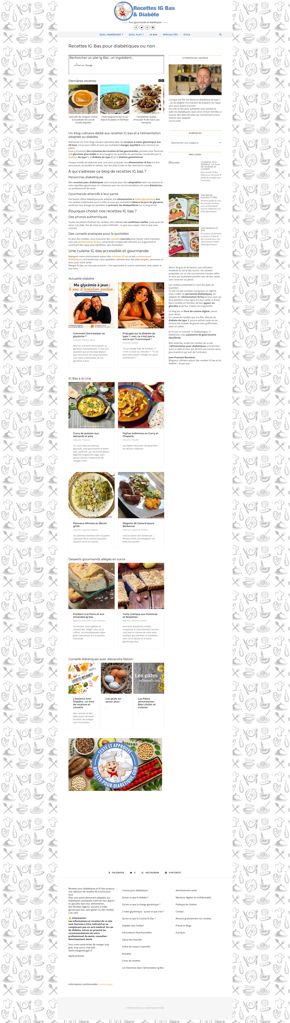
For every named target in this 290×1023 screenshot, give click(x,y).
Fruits (94, 620)
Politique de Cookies (186, 904)
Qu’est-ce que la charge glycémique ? (141, 904)
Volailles (135, 439)
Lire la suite (175, 120)
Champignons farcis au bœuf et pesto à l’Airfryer (115, 118)
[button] (162, 80)
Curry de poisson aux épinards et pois (86, 435)
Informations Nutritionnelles (136, 932)
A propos (180, 932)
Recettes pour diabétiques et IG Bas (86, 888)
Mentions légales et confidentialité (193, 897)
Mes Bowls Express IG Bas (209, 196)
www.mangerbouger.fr (80, 950)
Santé (92, 340)
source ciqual (106, 984)
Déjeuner (77, 439)
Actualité (77, 340)
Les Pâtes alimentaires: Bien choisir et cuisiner (147, 703)
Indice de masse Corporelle (136, 946)
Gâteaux (101, 620)
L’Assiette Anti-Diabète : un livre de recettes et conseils (83, 703)
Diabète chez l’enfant (133, 925)
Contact (180, 911)
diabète (72, 157)
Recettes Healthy (139, 620)
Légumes (86, 529)
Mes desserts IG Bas (209, 229)
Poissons (86, 439)
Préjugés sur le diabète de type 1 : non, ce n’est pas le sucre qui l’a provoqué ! (139, 336)
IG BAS (153, 34)
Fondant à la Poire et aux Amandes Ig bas (88, 615)
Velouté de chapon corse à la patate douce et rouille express (83, 119)
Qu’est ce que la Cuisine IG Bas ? (138, 918)
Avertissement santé (80, 939)
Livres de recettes (131, 960)
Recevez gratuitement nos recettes (193, 918)
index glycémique (145, 199)
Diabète (85, 340)
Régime (94, 529)
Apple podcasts (76, 955)
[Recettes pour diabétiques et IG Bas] (145, 16)
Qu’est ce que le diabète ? (135, 897)
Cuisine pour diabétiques (135, 890)
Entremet (86, 620)
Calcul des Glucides (132, 939)
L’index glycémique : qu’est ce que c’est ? (143, 911)
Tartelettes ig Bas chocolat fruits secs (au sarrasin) (146, 119)
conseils (115, 238)
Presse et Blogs (183, 925)
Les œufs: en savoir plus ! (113, 700)
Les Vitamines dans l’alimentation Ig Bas (143, 967)
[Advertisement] (116, 825)
